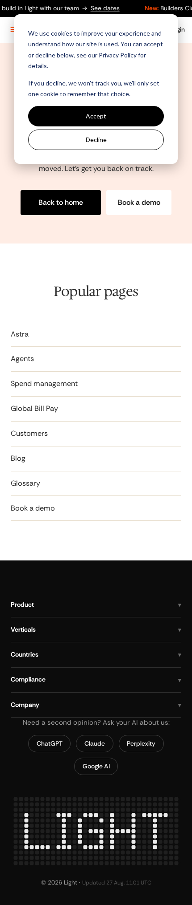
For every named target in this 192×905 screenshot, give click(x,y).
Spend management (44, 384)
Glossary (25, 483)
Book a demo (139, 202)
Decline (96, 139)
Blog (18, 458)
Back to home (60, 202)
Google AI (96, 766)
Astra (20, 334)
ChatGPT (50, 743)
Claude (94, 743)
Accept (96, 116)
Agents (22, 359)
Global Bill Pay (34, 409)
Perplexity (141, 743)
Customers (29, 433)
